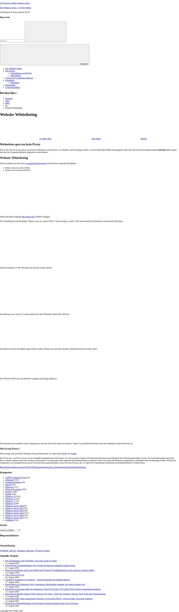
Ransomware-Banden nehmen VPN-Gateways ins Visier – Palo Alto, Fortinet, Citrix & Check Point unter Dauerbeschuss (55, 594)
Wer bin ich (10, 71)
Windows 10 (10, 496)
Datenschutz (10, 85)
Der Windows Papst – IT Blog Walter (15, 8)
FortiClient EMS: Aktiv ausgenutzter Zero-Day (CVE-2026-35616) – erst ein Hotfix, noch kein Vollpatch (49, 599)
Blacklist (3, 467)
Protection (45, 467)
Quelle (73, 453)
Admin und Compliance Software (19, 78)
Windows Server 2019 (14, 513)
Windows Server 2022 (14, 515)
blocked (10, 467)
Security (8, 492)
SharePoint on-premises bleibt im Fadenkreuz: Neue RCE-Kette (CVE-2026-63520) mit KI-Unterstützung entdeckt (53, 589)
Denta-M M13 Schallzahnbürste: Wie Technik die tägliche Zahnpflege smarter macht (40, 565)
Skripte (8, 494)
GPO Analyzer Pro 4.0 (14, 575)
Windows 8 (10, 503)
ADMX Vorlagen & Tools (16, 477)
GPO (33, 467)
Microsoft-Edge (28, 217)
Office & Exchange (13, 489)
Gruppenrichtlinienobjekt (36, 163)
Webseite (58, 467)
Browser (17, 467)
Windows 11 (10, 499)
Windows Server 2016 (14, 511)
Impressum (9, 80)
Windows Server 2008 (14, 506)
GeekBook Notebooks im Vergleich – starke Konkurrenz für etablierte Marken (37, 580)
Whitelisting (81, 467)
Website (65, 467)
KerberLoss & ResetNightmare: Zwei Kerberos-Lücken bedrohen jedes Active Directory (42, 603)
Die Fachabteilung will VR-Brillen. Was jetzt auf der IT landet (31, 561)
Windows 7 (10, 501)
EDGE (28, 467)
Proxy (80, 150)
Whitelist (72, 467)
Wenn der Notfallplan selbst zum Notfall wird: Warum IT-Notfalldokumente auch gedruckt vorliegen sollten (49, 570)
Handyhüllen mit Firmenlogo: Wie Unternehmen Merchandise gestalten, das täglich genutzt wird (45, 584)
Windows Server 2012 (14, 508)
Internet (144, 139)
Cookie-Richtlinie (12, 87)
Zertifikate (9, 520)
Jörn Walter (96, 139)
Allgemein (9, 480)
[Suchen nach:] (12, 41)
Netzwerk (9, 487)
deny (23, 467)
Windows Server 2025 (14, 518)
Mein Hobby (15, 75)
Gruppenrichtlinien (13, 482)
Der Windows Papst (13, 68)
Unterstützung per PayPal (21, 73)
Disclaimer (14, 83)
